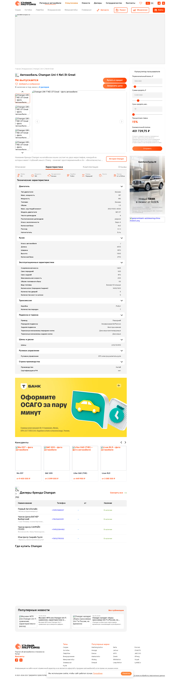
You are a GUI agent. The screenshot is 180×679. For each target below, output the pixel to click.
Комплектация (90, 167)
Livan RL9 (106, 473)
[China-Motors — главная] (25, 3)
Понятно (126, 674)
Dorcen (137, 647)
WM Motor (117, 660)
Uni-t (42, 69)
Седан (65, 647)
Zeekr (115, 657)
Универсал (67, 663)
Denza (94, 653)
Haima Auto (96, 657)
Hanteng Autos (97, 647)
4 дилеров (44, 87)
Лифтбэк (66, 653)
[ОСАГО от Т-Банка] (71, 407)
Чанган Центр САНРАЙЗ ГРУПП (29, 528)
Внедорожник (27, 69)
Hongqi (94, 650)
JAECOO (138, 653)
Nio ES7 (20, 473)
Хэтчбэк (66, 650)
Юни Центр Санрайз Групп (30, 537)
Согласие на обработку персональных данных (149, 676)
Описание (20, 167)
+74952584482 (58, 530)
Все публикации (116, 610)
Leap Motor (117, 663)
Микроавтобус (68, 660)
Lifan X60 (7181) (80, 473)
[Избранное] (140, 3)
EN (152, 3)
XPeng (137, 657)
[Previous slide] (37, 121)
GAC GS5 (49, 473)
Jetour (115, 650)
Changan (36, 69)
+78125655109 (58, 519)
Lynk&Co (138, 663)
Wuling (94, 660)
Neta (115, 647)
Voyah (137, 660)
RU (148, 3)
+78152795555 (58, 539)
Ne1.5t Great (49, 69)
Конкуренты (22, 442)
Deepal (94, 663)
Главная (18, 69)
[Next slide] (121, 121)
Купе (65, 666)
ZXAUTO (138, 650)
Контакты (19, 656)
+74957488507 (58, 510)
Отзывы (122, 167)
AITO (115, 653)
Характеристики (54, 167)
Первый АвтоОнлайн (27, 509)
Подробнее (97, 673)
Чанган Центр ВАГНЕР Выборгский (28, 518)
